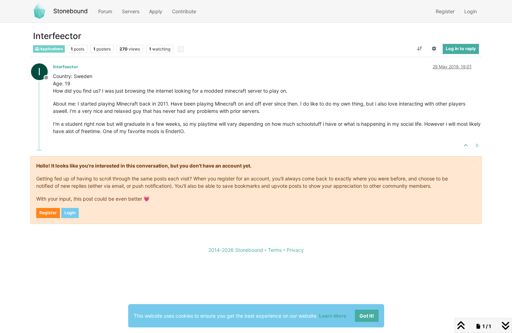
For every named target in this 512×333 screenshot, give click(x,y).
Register (48, 212)
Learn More (332, 316)
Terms (275, 250)
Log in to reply (461, 48)
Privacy (295, 250)
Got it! (366, 316)
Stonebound (70, 11)
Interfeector (65, 66)
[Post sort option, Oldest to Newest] (419, 49)
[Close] (473, 165)
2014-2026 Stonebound (235, 250)
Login (70, 212)
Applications (51, 49)
